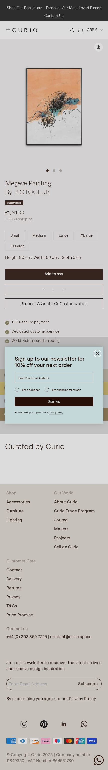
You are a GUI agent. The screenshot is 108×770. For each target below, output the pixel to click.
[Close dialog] (97, 353)
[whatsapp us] (98, 760)
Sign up (54, 401)
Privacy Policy (56, 412)
